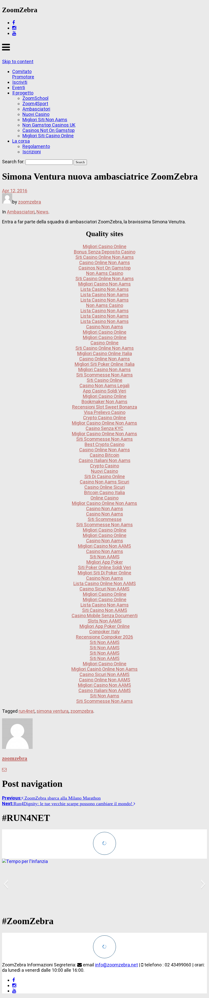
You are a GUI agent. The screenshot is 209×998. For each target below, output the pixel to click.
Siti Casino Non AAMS (104, 610)
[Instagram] (14, 28)
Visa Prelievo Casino (104, 412)
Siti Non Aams (104, 695)
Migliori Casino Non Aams (104, 284)
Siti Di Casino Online (104, 476)
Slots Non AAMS (105, 621)
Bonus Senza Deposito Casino (104, 251)
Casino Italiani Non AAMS (105, 690)
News (42, 211)
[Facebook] (13, 22)
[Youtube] (14, 33)
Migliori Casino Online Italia (104, 353)
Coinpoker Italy (104, 631)
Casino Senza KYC (104, 428)
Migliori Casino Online (104, 246)
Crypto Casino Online (104, 417)
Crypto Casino (104, 465)
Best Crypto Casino (104, 444)
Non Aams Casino (104, 273)
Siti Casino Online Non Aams (104, 257)
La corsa (21, 141)
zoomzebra (29, 202)
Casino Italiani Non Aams (104, 460)
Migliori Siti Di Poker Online (104, 572)
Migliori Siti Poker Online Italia (105, 364)
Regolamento (36, 146)
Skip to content (17, 61)
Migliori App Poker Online (105, 626)
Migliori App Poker (104, 562)
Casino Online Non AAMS (104, 679)
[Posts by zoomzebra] (7, 202)
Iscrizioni (31, 151)
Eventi (18, 87)
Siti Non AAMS (105, 556)
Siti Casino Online (104, 380)
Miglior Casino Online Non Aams (104, 423)
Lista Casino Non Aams (105, 289)
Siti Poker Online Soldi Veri (104, 567)
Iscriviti (19, 82)
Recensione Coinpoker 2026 (104, 637)
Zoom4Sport (35, 103)
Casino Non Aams (104, 326)
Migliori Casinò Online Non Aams (104, 669)
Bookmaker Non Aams (104, 401)
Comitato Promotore (23, 74)
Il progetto (22, 93)
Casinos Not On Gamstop (48, 130)
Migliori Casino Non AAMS (104, 546)
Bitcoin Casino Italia (104, 492)
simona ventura (52, 711)
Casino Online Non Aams (104, 262)
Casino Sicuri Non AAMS (104, 588)
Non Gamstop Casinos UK (48, 125)
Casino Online (104, 342)
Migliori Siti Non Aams (44, 119)
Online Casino (104, 498)
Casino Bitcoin (104, 455)
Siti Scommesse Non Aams (104, 374)
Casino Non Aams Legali (104, 385)
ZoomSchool (35, 98)
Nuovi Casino (35, 114)
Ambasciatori (36, 109)
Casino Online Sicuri (104, 487)
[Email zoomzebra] (4, 769)
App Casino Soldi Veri (104, 391)
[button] (5, 884)
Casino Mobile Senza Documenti (105, 615)
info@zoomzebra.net (116, 964)
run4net (27, 711)
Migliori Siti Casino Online (48, 135)
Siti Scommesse (105, 519)
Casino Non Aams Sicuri (104, 481)
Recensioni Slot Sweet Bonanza (104, 407)
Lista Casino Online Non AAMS (104, 583)
